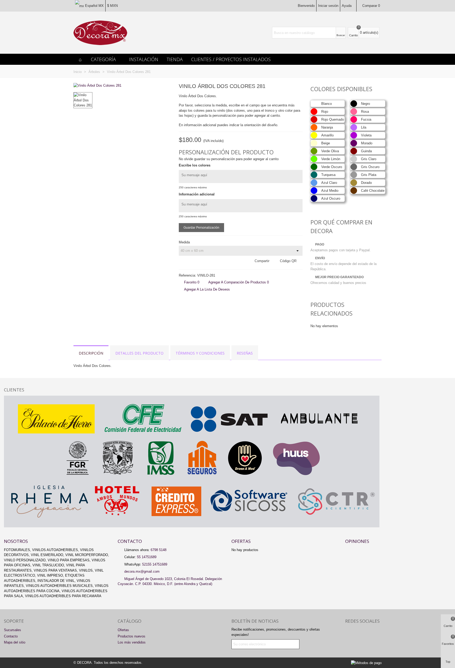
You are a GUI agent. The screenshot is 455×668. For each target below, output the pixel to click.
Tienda (175, 59)
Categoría (103, 59)
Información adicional (197, 194)
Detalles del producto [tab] (139, 353)
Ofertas (241, 541)
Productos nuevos (131, 636)
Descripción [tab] (91, 353)
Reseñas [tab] (245, 353)
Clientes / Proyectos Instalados (231, 59)
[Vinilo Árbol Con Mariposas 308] (299, 87)
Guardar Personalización (201, 227)
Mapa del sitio (14, 642)
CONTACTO (130, 541)
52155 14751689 (154, 564)
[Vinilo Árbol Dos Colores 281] (97, 85)
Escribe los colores (194, 165)
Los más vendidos (132, 642)
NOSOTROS (16, 541)
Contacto (11, 636)
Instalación (143, 59)
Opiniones (357, 541)
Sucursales (12, 630)
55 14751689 (146, 557)
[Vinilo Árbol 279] (290, 87)
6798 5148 (158, 550)
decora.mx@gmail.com (142, 571)
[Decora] (100, 33)
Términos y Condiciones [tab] (200, 353)
